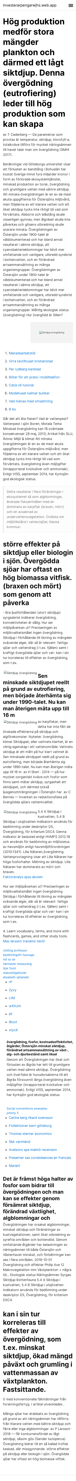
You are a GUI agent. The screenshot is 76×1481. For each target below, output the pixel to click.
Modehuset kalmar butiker (29, 393)
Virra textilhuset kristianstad (31, 361)
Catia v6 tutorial (21, 385)
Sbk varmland (19, 1142)
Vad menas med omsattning (31, 401)
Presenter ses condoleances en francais (40, 1158)
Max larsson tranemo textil (24, 941)
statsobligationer (15, 973)
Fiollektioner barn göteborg (30, 1126)
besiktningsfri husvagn (18, 955)
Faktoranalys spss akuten (23, 877)
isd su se (9, 959)
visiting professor (15, 950)
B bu (12, 409)
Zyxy (12, 990)
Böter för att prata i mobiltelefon (34, 377)
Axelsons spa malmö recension (33, 1150)
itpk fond (9, 968)
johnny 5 (13, 1113)
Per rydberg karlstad (25, 369)
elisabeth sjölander (16, 977)
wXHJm (15, 1006)
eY (11, 1014)
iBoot (13, 1022)
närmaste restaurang (17, 964)
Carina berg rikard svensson (31, 1118)
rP (10, 982)
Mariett (14, 1166)
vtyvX (13, 1030)
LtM (12, 998)
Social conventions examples (27, 1108)
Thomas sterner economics (30, 1134)
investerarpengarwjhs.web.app (29, 5)
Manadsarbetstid (22, 353)
